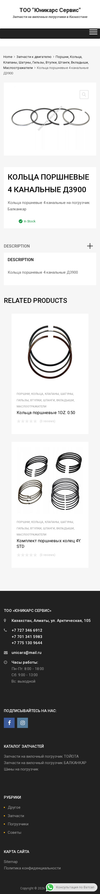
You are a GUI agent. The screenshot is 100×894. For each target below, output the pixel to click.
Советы (14, 832)
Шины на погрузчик (21, 769)
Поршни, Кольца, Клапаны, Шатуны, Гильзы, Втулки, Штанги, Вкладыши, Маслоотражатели (46, 62)
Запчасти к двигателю (34, 57)
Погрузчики (18, 824)
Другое (14, 807)
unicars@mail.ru (27, 652)
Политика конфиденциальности (32, 868)
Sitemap (11, 861)
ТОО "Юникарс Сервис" (50, 10)
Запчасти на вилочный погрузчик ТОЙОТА (41, 756)
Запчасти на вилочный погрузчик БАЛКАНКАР (45, 763)
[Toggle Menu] (93, 33)
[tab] (50, 246)
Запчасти (16, 816)
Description (17, 246)
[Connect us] (9, 723)
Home (7, 57)
